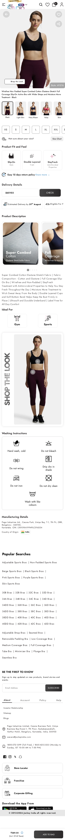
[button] (55, 4)
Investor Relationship (13, 707)
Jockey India (30, 812)
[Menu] (3, 4)
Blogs (6, 718)
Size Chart (57, 138)
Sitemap (7, 713)
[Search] (41, 4)
